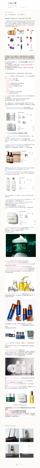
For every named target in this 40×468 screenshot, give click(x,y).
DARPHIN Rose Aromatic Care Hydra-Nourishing (16, 268)
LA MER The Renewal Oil (11, 383)
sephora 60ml (8, 382)
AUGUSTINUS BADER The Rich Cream (14, 294)
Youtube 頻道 (9, 412)
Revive (7, 76)
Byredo (7, 91)
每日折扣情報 (10, 419)
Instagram (8, 410)
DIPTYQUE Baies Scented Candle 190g (14, 325)
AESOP (7, 78)
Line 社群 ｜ (16, 7)
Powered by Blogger (21, 464)
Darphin (8, 83)
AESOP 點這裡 (9, 133)
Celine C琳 (12, 3)
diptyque (8, 93)
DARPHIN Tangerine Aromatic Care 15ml (14, 266)
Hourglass (8, 84)
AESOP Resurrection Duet (11, 136)
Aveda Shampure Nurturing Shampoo (15, 171)
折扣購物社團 (15, 407)
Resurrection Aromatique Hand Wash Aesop (15, 144)
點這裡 (10, 78)
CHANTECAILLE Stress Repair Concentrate (15, 107)
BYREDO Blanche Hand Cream (12, 355)
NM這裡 (28, 383)
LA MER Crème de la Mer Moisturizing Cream (15, 380)
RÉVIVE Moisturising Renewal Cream (13, 378)
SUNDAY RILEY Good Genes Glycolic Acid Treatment (17, 269)
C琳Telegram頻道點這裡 (11, 413)
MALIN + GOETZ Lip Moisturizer (13, 386)
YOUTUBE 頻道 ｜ (21, 7)
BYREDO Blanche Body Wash (12, 350)
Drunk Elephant (9, 87)
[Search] (34, 3)
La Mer (7, 81)
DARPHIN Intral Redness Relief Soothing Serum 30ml (17, 264)
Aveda (7, 86)
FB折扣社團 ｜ (10, 7)
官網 (9, 169)
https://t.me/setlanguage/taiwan (24, 414)
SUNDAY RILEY (9, 90)
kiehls (7, 88)
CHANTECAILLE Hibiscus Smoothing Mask (14, 108)
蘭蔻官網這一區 (8, 18)
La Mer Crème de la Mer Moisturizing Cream (16, 199)
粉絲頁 (13, 410)
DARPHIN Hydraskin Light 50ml (12, 262)
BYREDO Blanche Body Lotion (12, 351)
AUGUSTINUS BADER (10, 80)
